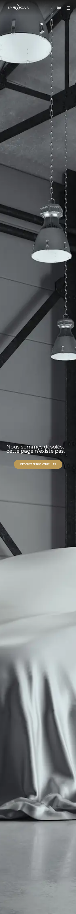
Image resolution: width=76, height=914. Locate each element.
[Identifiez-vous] (59, 8)
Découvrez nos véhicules (38, 464)
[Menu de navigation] (68, 8)
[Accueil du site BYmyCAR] (18, 7)
